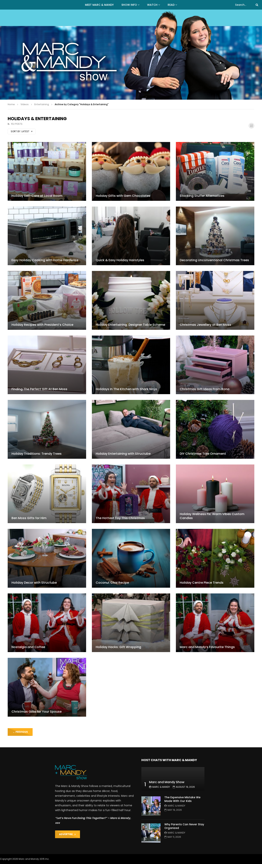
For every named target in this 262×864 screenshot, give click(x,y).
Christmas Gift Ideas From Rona (204, 389)
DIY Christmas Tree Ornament (203, 453)
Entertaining (41, 104)
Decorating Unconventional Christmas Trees (214, 260)
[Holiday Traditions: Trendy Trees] (47, 429)
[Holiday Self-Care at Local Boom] (47, 171)
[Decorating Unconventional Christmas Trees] (215, 236)
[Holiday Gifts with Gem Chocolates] (131, 171)
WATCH (152, 5)
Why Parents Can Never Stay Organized (184, 826)
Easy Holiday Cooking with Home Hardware (45, 260)
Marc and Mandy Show (166, 782)
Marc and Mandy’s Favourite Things (207, 647)
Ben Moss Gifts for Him (29, 518)
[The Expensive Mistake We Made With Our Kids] (151, 806)
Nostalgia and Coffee (28, 647)
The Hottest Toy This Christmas (120, 518)
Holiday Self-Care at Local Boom (37, 196)
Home (11, 104)
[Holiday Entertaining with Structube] (131, 429)
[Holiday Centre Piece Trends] (215, 558)
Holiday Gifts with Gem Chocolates (123, 196)
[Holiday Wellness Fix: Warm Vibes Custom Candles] (215, 493)
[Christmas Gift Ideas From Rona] (215, 365)
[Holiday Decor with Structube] (47, 558)
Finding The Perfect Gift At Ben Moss (39, 389)
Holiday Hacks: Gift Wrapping (118, 647)
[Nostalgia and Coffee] (47, 622)
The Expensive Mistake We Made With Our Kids (182, 799)
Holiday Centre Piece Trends (201, 582)
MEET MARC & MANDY (99, 5)
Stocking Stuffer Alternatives (202, 196)
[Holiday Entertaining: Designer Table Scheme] (131, 300)
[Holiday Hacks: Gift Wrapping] (131, 622)
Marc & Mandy (161, 787)
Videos (25, 104)
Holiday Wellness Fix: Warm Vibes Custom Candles (212, 516)
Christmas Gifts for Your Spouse (37, 711)
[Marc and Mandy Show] (131, 55)
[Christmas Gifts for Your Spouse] (47, 687)
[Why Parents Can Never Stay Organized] (151, 833)
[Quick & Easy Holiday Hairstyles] (131, 236)
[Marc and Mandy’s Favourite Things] (215, 622)
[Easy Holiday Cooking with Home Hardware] (47, 236)
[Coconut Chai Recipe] (131, 558)
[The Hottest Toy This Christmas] (131, 493)
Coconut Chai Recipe (112, 582)
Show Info (129, 5)
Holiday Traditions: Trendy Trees (37, 453)
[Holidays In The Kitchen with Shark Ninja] (131, 365)
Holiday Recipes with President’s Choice (42, 324)
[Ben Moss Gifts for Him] (47, 493)
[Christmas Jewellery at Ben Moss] (215, 300)
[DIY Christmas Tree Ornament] (215, 429)
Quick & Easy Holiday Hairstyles (120, 260)
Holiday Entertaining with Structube (123, 453)
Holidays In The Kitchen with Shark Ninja (126, 389)
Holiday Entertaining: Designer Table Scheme (130, 324)
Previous (20, 732)
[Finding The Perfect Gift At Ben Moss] (47, 365)
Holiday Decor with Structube (34, 582)
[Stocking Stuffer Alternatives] (215, 171)
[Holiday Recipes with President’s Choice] (47, 300)
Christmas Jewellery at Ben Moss (205, 324)
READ (171, 5)
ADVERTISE (66, 834)
